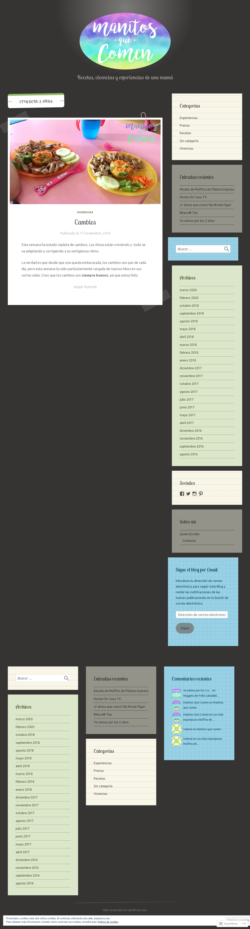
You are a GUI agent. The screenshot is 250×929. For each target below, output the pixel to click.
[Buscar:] (203, 249)
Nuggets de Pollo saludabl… (201, 695)
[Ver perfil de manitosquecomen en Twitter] (188, 493)
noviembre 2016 (191, 438)
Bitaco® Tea (189, 212)
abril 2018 (187, 336)
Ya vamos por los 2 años (197, 220)
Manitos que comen (208, 729)
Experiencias (189, 118)
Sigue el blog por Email (197, 570)
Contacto (189, 540)
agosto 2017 (189, 391)
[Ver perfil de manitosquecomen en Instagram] (194, 493)
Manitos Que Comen (196, 702)
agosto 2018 (189, 321)
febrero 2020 (189, 298)
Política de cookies (108, 922)
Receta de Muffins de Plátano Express (207, 189)
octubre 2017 (189, 383)
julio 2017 (187, 399)
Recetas (185, 133)
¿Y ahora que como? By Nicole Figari (205, 205)
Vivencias (85, 212)
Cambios (85, 222)
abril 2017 (187, 423)
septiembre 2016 (192, 446)
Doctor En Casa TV (193, 197)
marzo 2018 (188, 344)
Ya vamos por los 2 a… (197, 690)
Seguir (184, 628)
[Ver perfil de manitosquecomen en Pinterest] (200, 493)
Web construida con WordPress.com (125, 910)
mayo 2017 (188, 415)
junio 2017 (187, 407)
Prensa (185, 125)
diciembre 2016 (191, 430)
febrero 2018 (189, 352)
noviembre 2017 (191, 376)
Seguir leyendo (85, 287)
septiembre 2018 (192, 313)
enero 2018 (188, 360)
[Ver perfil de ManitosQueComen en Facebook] (182, 493)
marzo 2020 (188, 290)
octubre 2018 (189, 305)
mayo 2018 (188, 329)
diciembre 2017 (191, 368)
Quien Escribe (189, 534)
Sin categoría (189, 141)
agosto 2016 (189, 454)
